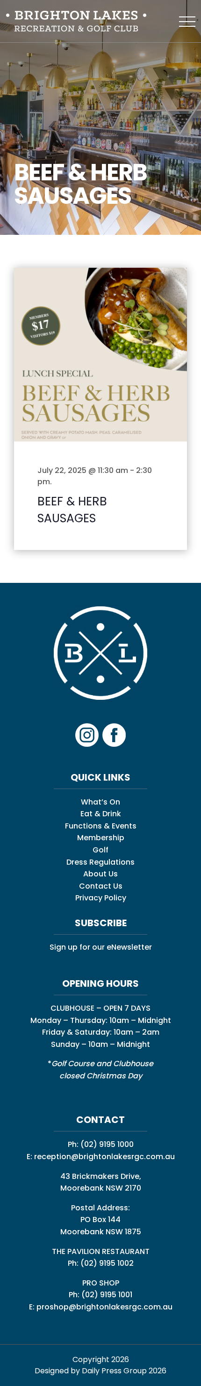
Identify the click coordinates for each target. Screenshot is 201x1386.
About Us (100, 873)
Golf (100, 849)
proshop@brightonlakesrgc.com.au (104, 1306)
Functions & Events (100, 826)
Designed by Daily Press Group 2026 (100, 1370)
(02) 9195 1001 (106, 1294)
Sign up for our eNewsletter (101, 947)
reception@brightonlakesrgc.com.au (104, 1156)
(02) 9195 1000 (107, 1144)
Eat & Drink (100, 813)
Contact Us (100, 886)
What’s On (100, 802)
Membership (100, 837)
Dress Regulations (100, 862)
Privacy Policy (100, 897)
